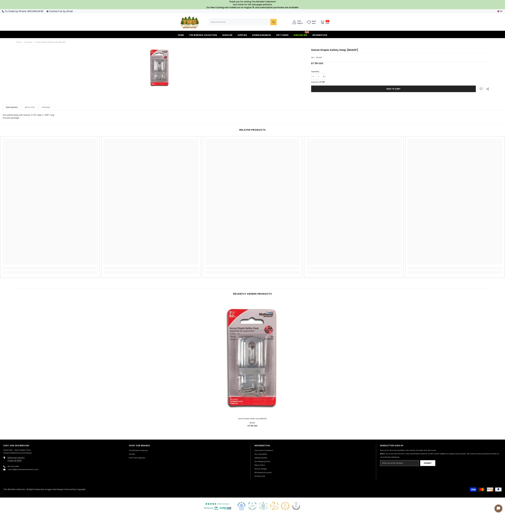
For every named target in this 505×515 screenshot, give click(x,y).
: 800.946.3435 (34, 11)
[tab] (12, 107)
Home (18, 42)
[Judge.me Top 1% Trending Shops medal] (285, 506)
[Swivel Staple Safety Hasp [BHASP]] (252, 357)
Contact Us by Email (61, 11)
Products (28, 42)
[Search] (242, 22)
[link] (481, 89)
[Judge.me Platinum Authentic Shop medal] (252, 506)
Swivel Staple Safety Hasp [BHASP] (252, 418)
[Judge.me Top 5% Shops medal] (296, 506)
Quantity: (315, 71)
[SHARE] (486, 89)
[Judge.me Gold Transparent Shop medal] (274, 506)
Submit (428, 463)
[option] (159, 67)
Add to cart (393, 89)
